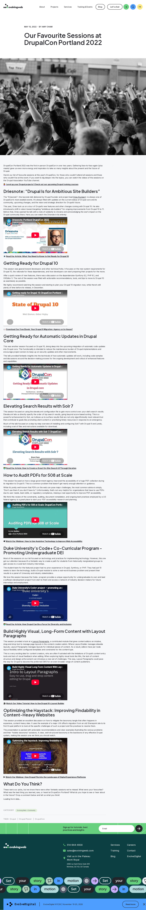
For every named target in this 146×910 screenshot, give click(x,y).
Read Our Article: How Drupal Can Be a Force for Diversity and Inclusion (39, 624)
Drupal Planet (25, 819)
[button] (133, 7)
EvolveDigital (134, 856)
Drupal (13, 819)
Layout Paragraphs (40, 641)
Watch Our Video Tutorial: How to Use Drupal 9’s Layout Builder (35, 703)
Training (115, 850)
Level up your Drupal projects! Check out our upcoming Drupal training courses (42, 184)
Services (115, 845)
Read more (130, 904)
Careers (131, 845)
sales (80, 850)
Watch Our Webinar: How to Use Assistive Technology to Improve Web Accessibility (44, 541)
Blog (100, 7)
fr (140, 7)
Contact (131, 850)
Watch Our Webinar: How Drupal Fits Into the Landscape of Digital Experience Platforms (46, 777)
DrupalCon (40, 819)
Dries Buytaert (79, 197)
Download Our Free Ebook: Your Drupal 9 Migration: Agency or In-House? (39, 329)
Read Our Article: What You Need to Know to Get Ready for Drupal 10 (37, 256)
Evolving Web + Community (26, 810)
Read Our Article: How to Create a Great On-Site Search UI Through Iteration (41, 468)
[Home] (13, 6)
